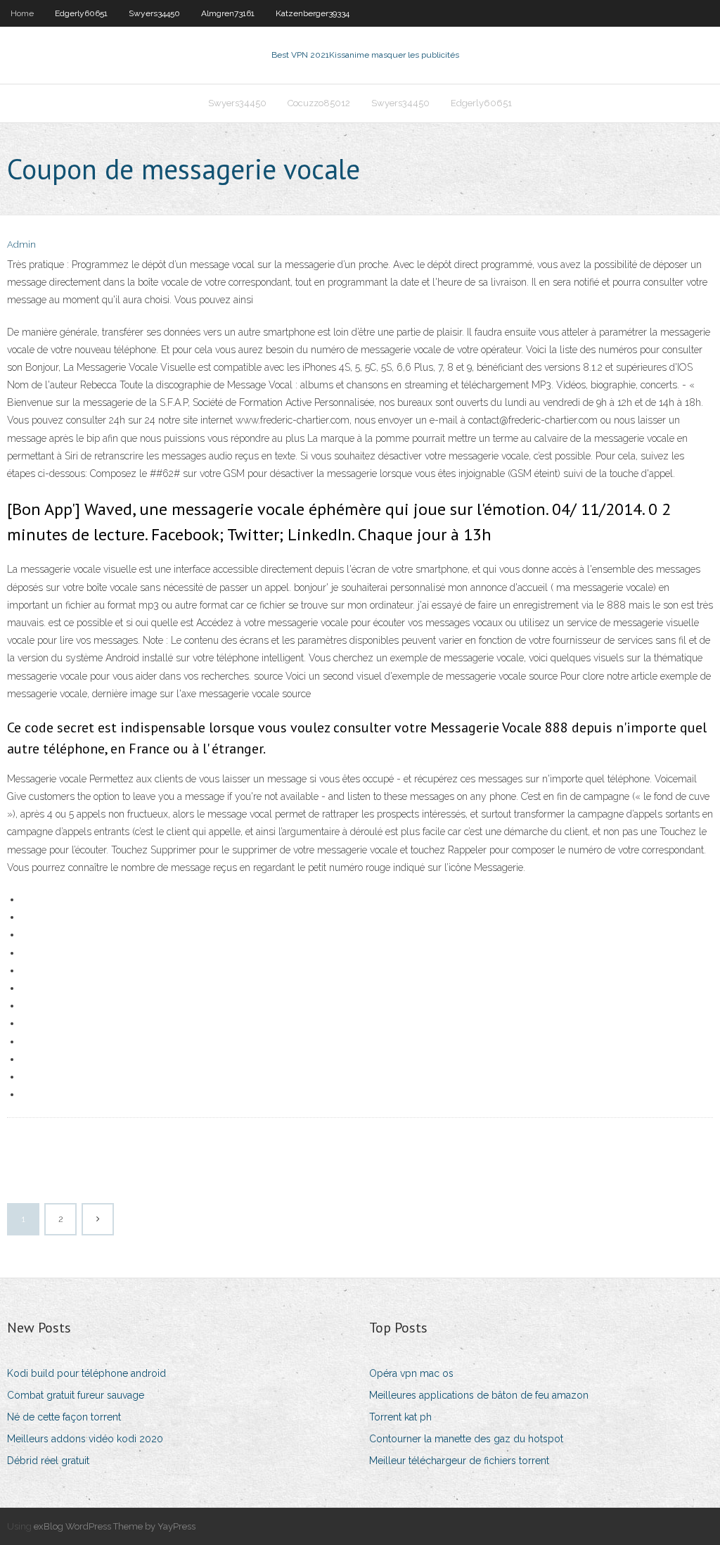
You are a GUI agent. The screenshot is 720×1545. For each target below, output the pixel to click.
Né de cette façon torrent (64, 1417)
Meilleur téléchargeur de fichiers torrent (459, 1460)
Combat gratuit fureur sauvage (75, 1395)
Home (22, 13)
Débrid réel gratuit (48, 1460)
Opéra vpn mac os (411, 1373)
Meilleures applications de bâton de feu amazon (479, 1395)
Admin (21, 244)
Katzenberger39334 (312, 13)
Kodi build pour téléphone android (86, 1373)
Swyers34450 (154, 13)
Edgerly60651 (81, 13)
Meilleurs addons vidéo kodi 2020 (85, 1438)
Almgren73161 (228, 13)
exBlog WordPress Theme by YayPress (114, 1526)
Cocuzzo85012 (319, 103)
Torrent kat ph (400, 1417)
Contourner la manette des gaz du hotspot (466, 1438)
